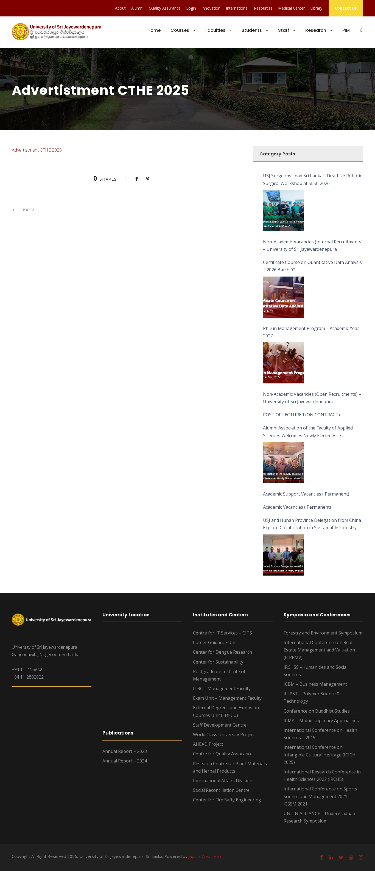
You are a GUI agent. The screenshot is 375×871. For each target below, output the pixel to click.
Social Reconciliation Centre (221, 790)
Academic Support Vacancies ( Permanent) (306, 494)
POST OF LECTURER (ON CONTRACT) (301, 415)
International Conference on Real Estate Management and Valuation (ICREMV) (319, 649)
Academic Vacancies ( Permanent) (297, 507)
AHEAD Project (208, 744)
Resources (263, 8)
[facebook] (321, 857)
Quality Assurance (165, 8)
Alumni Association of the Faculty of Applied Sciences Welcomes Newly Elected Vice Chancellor (308, 432)
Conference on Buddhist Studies (317, 711)
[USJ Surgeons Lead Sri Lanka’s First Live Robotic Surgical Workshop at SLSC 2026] (283, 210)
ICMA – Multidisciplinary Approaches (321, 721)
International (237, 8)
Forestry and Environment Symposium (323, 633)
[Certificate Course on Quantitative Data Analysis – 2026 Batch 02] (283, 297)
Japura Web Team (205, 856)
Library (316, 8)
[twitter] (340, 857)
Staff (283, 30)
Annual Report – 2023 (124, 751)
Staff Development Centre (220, 725)
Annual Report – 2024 (124, 761)
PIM (346, 30)
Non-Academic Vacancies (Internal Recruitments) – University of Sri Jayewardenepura (313, 245)
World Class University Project (224, 734)
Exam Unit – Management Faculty (227, 698)
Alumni (137, 8)
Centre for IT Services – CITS (222, 633)
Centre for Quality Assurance (223, 754)
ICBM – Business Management (315, 684)
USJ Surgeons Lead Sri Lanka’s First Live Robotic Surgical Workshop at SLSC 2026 (312, 179)
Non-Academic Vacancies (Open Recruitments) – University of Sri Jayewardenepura (312, 398)
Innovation (211, 8)
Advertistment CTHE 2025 (37, 150)
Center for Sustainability (218, 662)
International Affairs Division (222, 781)
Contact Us (346, 8)
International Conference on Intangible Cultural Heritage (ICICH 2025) (320, 754)
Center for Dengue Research (222, 652)
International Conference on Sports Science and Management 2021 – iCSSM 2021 (320, 796)
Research (315, 30)
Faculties (215, 30)
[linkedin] (331, 857)
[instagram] (361, 857)
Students (252, 30)
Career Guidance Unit (215, 642)
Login (191, 8)
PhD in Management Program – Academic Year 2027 (311, 332)
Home (154, 30)
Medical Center (291, 8)
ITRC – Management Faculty (222, 688)
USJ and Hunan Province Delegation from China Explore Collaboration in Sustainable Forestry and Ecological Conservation (312, 524)
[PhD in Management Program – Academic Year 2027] (283, 362)
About (120, 8)
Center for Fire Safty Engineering (227, 800)
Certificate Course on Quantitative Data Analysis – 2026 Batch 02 (312, 266)
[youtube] (351, 857)
